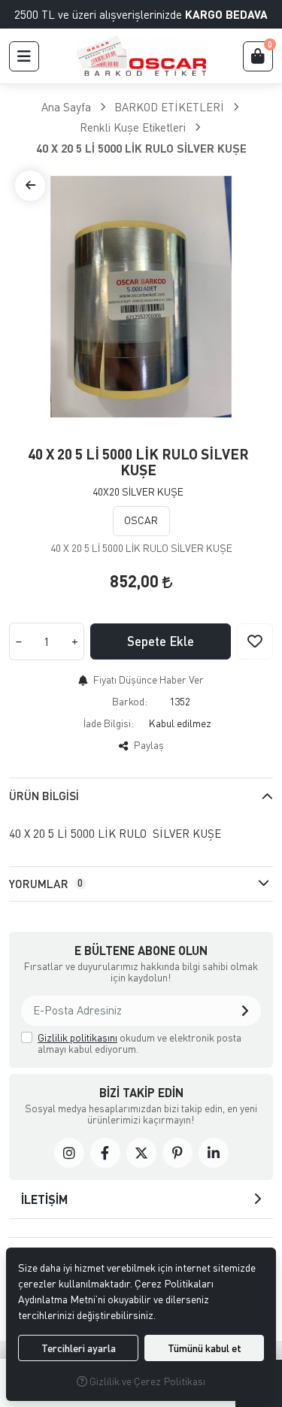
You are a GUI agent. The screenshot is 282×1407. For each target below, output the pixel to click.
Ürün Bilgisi (44, 795)
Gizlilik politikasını (77, 1037)
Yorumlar (46, 883)
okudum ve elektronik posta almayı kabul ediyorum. (139, 1043)
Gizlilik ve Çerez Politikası (146, 1381)
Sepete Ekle (160, 641)
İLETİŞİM (44, 1199)
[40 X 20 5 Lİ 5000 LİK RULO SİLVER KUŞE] (141, 297)
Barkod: (129, 701)
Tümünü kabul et (204, 1348)
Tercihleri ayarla (78, 1348)
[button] (24, 56)
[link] (69, 1153)
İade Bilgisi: (108, 723)
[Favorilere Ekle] (255, 641)
